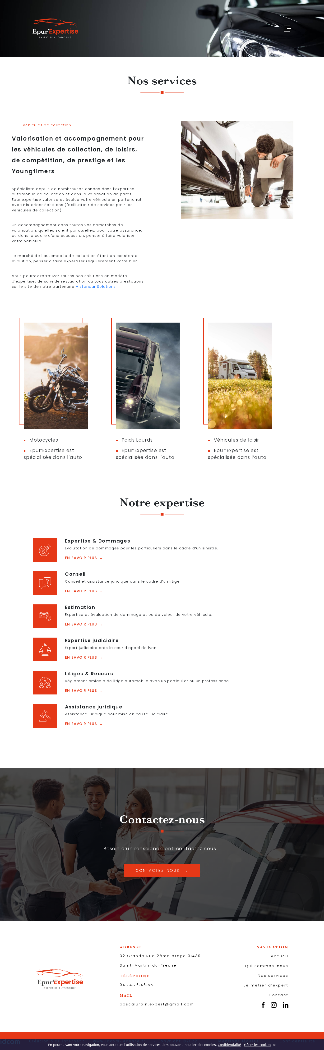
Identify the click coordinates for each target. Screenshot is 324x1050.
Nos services (273, 975)
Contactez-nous (157, 870)
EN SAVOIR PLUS (81, 557)
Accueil (279, 956)
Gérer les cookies (257, 1044)
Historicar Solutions (96, 286)
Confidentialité (229, 1044)
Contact (278, 994)
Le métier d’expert (266, 985)
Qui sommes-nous (266, 965)
